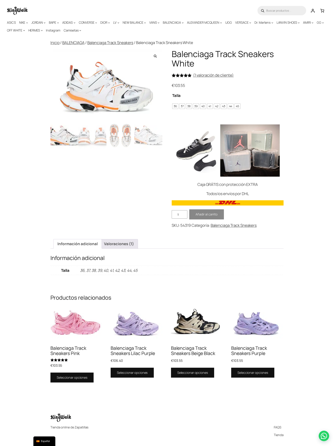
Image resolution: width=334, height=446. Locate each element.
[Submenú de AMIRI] (312, 22)
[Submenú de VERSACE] (250, 22)
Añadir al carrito (207, 214)
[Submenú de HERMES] (42, 30)
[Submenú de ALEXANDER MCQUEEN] (221, 22)
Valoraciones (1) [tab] (119, 243)
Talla (176, 95)
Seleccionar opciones (72, 377)
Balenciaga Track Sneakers (110, 42)
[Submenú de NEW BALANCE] (145, 22)
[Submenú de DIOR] (109, 22)
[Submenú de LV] (118, 22)
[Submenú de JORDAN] (45, 22)
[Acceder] (312, 10)
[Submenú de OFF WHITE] (24, 30)
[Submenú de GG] (323, 22)
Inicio (54, 42)
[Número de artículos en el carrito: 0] (322, 10)
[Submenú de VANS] (159, 22)
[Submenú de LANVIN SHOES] (299, 22)
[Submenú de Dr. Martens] (272, 22)
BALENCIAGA (73, 42)
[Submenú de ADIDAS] (74, 22)
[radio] (175, 106)
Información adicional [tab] (77, 243)
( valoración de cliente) (213, 75)
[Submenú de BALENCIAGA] (183, 22)
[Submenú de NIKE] (27, 22)
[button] (155, 56)
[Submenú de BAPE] (58, 22)
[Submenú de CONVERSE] (96, 22)
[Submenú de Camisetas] (80, 30)
